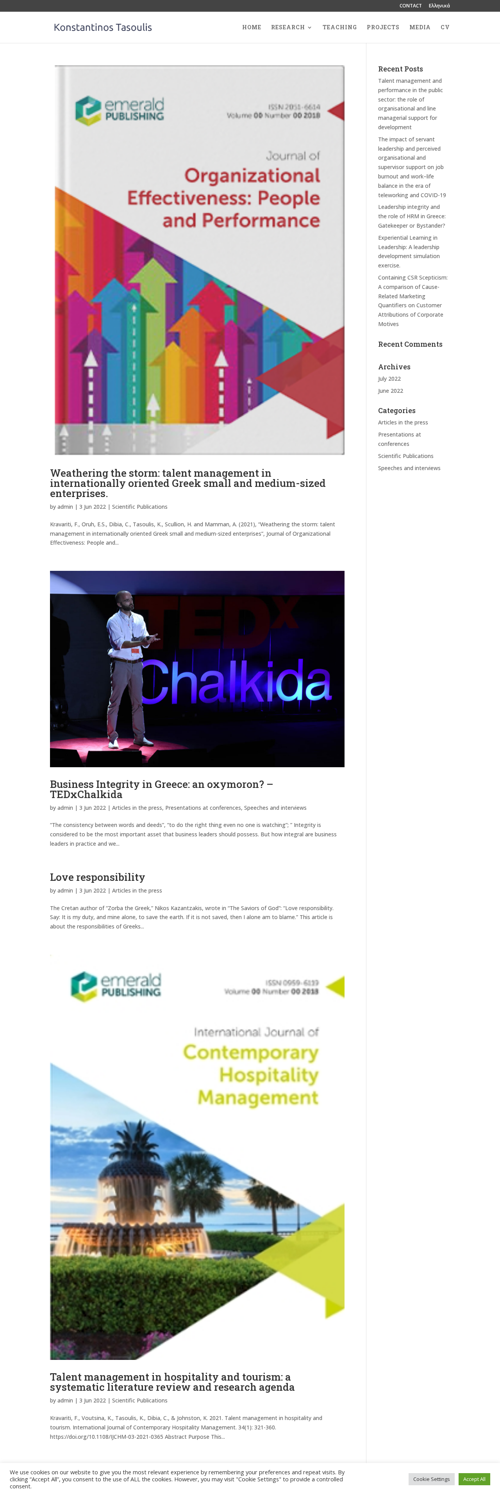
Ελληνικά (439, 6)
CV (445, 28)
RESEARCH (288, 28)
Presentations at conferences (203, 807)
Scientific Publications (140, 506)
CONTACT (411, 6)
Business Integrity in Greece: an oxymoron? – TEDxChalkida (161, 789)
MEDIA (420, 28)
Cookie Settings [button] (431, 1479)
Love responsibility (97, 877)
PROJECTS (383, 28)
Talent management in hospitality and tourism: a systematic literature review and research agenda (172, 1381)
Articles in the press (137, 807)
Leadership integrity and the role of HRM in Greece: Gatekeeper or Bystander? (412, 216)
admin (65, 506)
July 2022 (389, 378)
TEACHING (340, 28)
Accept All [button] (474, 1479)
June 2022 (390, 390)
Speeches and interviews (275, 807)
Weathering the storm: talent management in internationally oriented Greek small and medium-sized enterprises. (188, 483)
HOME (251, 28)
